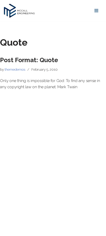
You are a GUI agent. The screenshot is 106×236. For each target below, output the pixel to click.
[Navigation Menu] (96, 10)
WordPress (47, 231)
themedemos (15, 69)
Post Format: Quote (29, 60)
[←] (19, 11)
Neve (8, 231)
